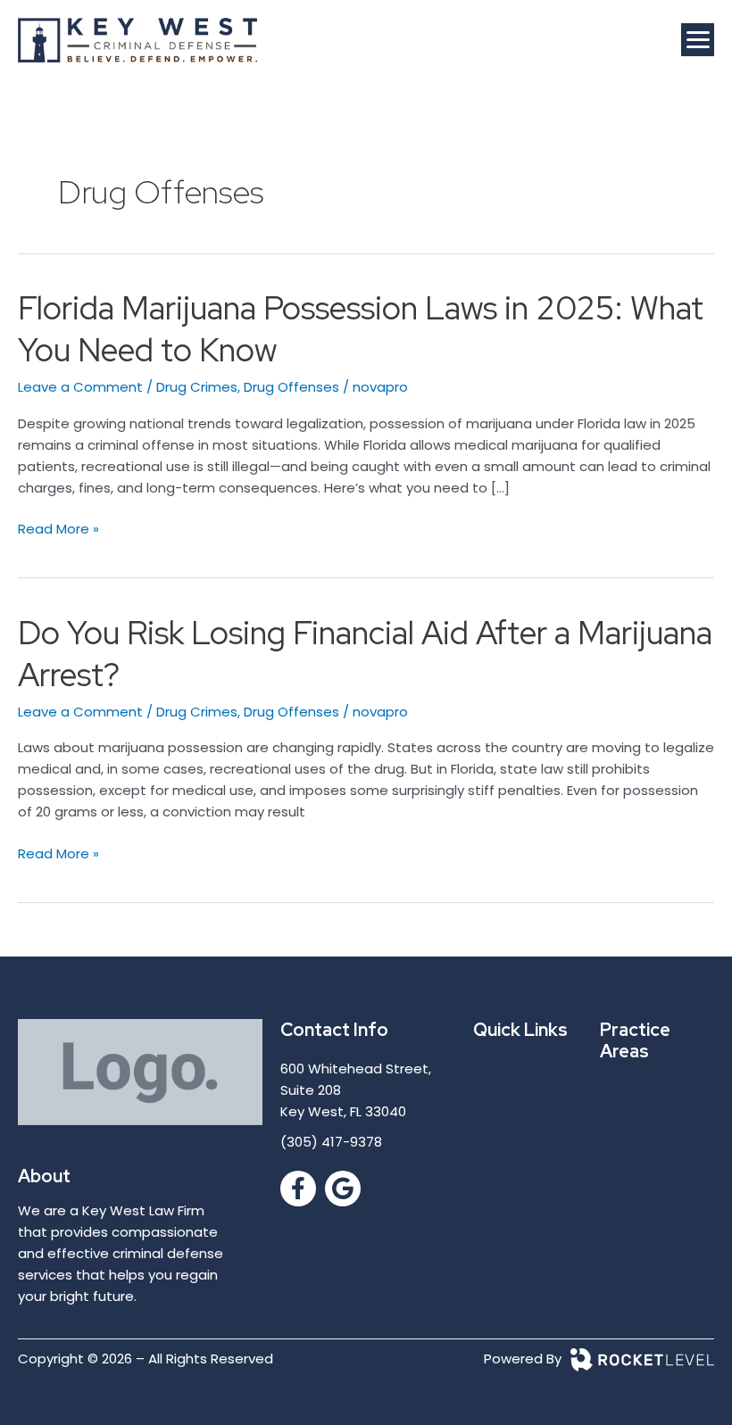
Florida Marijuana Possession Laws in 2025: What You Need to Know (360, 328)
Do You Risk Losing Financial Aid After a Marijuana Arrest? (365, 653)
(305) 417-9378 (331, 1141)
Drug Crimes (196, 386)
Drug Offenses (291, 386)
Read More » (58, 528)
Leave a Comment (80, 386)
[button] (697, 39)
